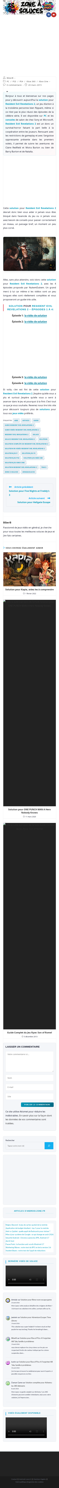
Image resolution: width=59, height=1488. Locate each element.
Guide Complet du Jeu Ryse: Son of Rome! (29, 1032)
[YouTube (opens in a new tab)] (53, 14)
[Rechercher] (49, 1145)
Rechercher (10, 1140)
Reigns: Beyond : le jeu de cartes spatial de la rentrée (26, 1225)
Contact (14, 1479)
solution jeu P (11, 453)
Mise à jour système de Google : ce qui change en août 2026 (30, 1234)
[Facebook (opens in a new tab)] (48, 14)
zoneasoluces (29, 472)
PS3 (14, 81)
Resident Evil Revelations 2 (16, 434)
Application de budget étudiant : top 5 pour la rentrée (27, 1228)
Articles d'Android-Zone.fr (29, 1211)
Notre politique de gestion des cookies (30, 1482)
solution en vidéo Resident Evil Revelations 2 (25, 448)
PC (8, 81)
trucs (43, 467)
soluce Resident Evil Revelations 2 (20, 439)
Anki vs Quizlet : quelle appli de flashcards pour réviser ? (28, 1231)
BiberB (10, 78)
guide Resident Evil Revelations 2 (19, 425)
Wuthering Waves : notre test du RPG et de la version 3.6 (28, 1247)
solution (43, 439)
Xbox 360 (30, 81)
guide (36, 420)
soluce (36, 434)
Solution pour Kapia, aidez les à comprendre (29, 589)
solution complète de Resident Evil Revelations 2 (26, 444)
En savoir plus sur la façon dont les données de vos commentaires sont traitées (28, 1119)
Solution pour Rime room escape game (36, 1300)
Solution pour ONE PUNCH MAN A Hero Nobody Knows (29, 811)
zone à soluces (11, 472)
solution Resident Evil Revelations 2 (21, 467)
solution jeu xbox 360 (33, 458)
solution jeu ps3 (12, 458)
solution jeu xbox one (15, 462)
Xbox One (43, 81)
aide (16, 420)
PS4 (21, 81)
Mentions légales (39, 1479)
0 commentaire (14, 85)
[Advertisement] (29, 43)
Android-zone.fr (25, 1479)
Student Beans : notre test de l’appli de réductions (25, 1250)
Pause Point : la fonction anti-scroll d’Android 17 (25, 1244)
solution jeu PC (29, 453)
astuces (26, 420)
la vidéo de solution (35, 315)
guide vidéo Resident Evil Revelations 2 (22, 430)
